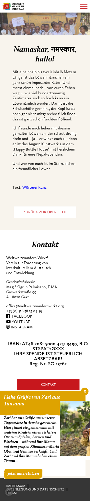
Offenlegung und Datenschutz (35, 489)
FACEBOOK (21, 316)
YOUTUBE (20, 322)
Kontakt (48, 384)
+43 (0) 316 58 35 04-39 (24, 311)
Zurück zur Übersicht (45, 212)
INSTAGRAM (21, 327)
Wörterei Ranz (34, 187)
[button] (9, 492)
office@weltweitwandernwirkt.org (35, 306)
